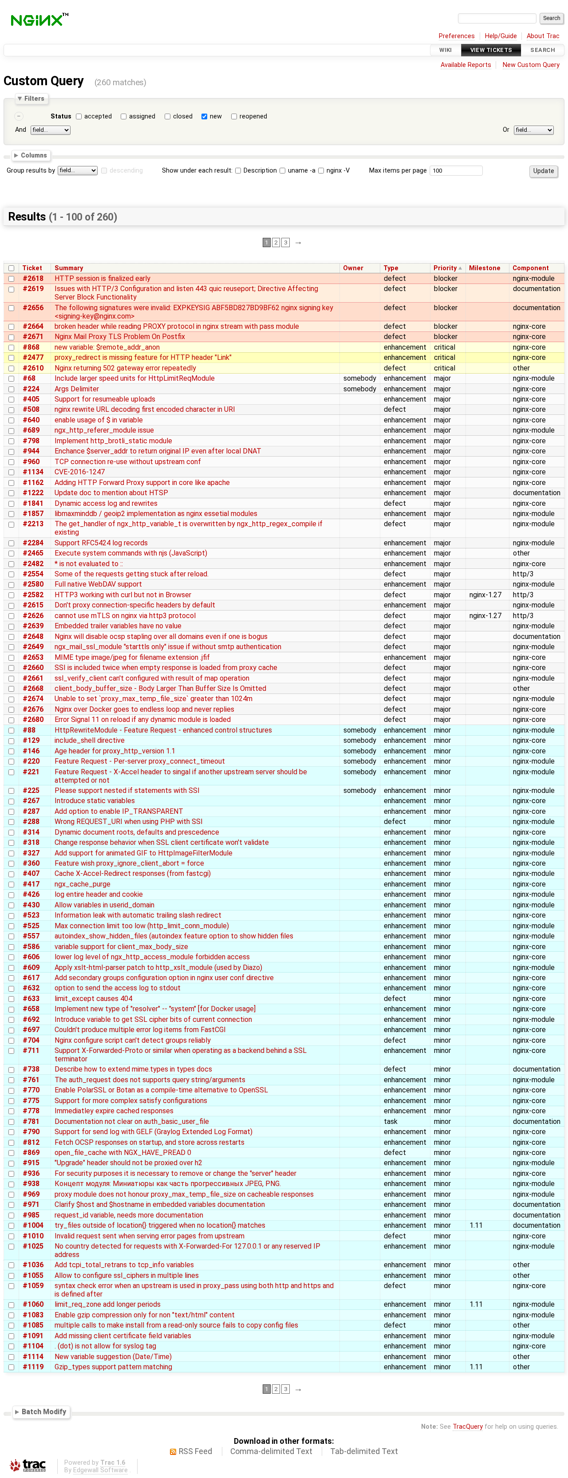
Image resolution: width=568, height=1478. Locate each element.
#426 (31, 894)
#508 (31, 409)
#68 (29, 378)
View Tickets (491, 50)
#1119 (33, 1367)
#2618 (33, 278)
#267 (31, 800)
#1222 (33, 493)
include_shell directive (90, 740)
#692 (31, 1019)
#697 (31, 1029)
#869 (31, 1152)
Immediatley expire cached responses (114, 1111)
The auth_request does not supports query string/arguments (150, 1080)
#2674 (33, 698)
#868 (31, 347)
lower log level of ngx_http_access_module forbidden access (152, 957)
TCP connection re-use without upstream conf (128, 461)
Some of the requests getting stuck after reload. (132, 574)
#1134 (33, 472)
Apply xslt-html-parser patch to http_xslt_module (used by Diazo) (158, 967)
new (216, 116)
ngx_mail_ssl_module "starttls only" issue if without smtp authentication (168, 646)
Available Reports (466, 65)
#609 (31, 967)
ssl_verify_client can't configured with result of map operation (152, 678)
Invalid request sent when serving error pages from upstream (150, 1236)
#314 (31, 832)
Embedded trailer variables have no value (118, 626)
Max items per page (398, 170)
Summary (69, 268)
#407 (31, 873)
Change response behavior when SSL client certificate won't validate (162, 842)
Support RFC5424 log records (101, 543)
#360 (31, 863)
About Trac (543, 36)
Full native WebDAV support (98, 584)
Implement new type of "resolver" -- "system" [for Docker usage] (155, 1009)
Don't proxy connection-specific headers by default (135, 605)
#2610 (33, 368)
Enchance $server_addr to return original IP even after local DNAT (158, 451)
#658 (31, 1009)
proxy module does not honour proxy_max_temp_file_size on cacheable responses (184, 1194)
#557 (31, 936)
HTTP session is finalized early (102, 278)
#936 (31, 1173)
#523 (31, 915)
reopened (253, 116)
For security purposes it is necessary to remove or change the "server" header (175, 1173)
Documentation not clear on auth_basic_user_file (132, 1121)
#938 (31, 1183)
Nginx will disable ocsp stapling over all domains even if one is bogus (161, 636)
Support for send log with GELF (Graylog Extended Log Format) (153, 1131)
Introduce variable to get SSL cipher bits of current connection (153, 1019)
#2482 (33, 564)
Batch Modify (44, 1411)
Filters (34, 98)
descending (126, 170)
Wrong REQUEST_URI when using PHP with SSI (129, 821)
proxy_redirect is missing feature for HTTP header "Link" (143, 357)
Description (259, 170)
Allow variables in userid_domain (104, 905)
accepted (98, 116)
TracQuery (468, 1427)
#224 (31, 389)
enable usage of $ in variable (99, 420)
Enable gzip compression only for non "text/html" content (145, 1315)
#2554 (33, 574)
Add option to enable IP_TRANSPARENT (119, 811)
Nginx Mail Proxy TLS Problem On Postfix (120, 336)
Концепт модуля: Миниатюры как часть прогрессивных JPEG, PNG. (168, 1183)
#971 (31, 1204)
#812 (31, 1142)
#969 (31, 1194)
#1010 (33, 1236)
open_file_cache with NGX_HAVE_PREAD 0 (123, 1152)
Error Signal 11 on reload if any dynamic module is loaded (143, 719)
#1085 (33, 1325)
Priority (445, 268)
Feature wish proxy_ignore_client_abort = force (129, 863)
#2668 (33, 688)
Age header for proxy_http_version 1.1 (115, 751)
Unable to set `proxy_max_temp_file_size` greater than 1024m (153, 698)
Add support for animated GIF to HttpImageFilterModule (144, 853)
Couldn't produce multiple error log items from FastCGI (140, 1029)
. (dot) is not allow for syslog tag (105, 1346)
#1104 (33, 1346)
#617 (31, 978)
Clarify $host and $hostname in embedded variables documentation (160, 1204)
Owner (353, 268)
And (20, 130)
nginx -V (337, 170)
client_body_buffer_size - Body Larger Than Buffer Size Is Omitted (160, 688)
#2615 (33, 605)
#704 (31, 1040)
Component (531, 268)
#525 (31, 926)
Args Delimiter (77, 389)
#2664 (33, 326)
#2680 (33, 719)
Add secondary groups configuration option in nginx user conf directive (164, 978)
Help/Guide (501, 36)
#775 (31, 1100)
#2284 (33, 543)
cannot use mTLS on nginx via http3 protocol (125, 615)
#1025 (33, 1246)
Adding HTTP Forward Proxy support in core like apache (142, 482)
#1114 (33, 1356)
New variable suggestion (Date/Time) (113, 1356)
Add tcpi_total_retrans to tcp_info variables (124, 1265)
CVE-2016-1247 (80, 472)
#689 (31, 430)
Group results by (31, 170)
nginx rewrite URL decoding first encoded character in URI (145, 409)
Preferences (457, 36)
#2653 (33, 657)
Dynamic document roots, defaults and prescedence (137, 832)
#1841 (33, 503)
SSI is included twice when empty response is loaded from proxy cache (166, 667)
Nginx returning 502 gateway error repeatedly (125, 368)
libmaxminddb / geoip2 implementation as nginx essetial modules (156, 513)
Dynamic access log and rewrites (106, 503)
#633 (31, 998)
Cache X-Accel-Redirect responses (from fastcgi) (133, 873)
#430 (31, 905)
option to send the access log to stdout (118, 988)
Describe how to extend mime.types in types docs (133, 1069)
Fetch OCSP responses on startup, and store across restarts (150, 1142)
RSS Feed (195, 1451)
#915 (31, 1163)
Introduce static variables (95, 800)
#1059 (33, 1285)
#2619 (33, 288)
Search (542, 50)
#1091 (33, 1336)
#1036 (33, 1265)
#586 (31, 946)
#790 (31, 1131)
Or (506, 130)
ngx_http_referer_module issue (104, 430)
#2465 (33, 553)
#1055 (33, 1275)
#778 (31, 1111)
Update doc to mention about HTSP (111, 493)
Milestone (485, 268)
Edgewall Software (100, 1470)
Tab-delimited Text (364, 1451)
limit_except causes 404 (93, 998)
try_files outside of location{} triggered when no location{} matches (160, 1225)
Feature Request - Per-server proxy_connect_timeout (140, 761)
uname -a (301, 170)
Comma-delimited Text (271, 1451)
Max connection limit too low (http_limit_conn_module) (142, 926)
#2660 (33, 667)
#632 (31, 988)
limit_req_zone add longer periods (108, 1304)
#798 (31, 441)
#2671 (33, 336)
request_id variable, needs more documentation (129, 1215)
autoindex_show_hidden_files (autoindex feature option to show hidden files (174, 936)
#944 (31, 451)
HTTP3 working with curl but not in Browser (123, 595)
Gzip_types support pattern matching (113, 1367)
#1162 (33, 482)
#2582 (33, 595)
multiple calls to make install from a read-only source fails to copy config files (176, 1325)
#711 (31, 1050)
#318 (31, 842)
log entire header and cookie (99, 894)
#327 (31, 853)
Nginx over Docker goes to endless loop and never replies (144, 709)
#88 (29, 730)
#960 (31, 461)
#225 (31, 790)
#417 (31, 884)
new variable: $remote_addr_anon (107, 347)
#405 (31, 399)
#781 (31, 1121)
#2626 (33, 615)
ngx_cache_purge (82, 884)
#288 (31, 821)
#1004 (33, 1225)
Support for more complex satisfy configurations (131, 1100)
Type (390, 268)
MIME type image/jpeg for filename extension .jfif (132, 657)
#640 (31, 420)
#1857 (33, 513)
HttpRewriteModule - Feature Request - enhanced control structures (163, 730)
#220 (31, 761)
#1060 (33, 1304)
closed (183, 116)
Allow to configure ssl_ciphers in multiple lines (127, 1275)
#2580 (33, 584)
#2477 (33, 357)
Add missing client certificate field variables (123, 1336)
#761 (31, 1080)
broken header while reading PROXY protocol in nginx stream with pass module (177, 326)
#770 (31, 1090)
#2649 (33, 646)
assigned (142, 116)
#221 (31, 772)
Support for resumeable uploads (105, 399)
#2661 (33, 678)
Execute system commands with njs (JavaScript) (131, 553)
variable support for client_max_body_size (121, 946)
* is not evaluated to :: (89, 564)
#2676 (33, 709)
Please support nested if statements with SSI (127, 790)
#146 (31, 751)
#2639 (33, 626)
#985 (31, 1215)
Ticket (32, 268)
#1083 (33, 1315)
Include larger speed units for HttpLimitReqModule (135, 378)
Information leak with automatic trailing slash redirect (138, 915)
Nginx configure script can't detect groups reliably (133, 1040)
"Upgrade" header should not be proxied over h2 (128, 1163)
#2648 (33, 636)
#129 (31, 740)
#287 (31, 811)
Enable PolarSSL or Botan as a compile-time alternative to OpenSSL (161, 1090)
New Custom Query (531, 65)
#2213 (33, 524)
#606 (31, 957)
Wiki (445, 50)
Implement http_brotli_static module (113, 441)
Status (61, 116)
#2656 (33, 307)
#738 (31, 1069)
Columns (34, 155)
